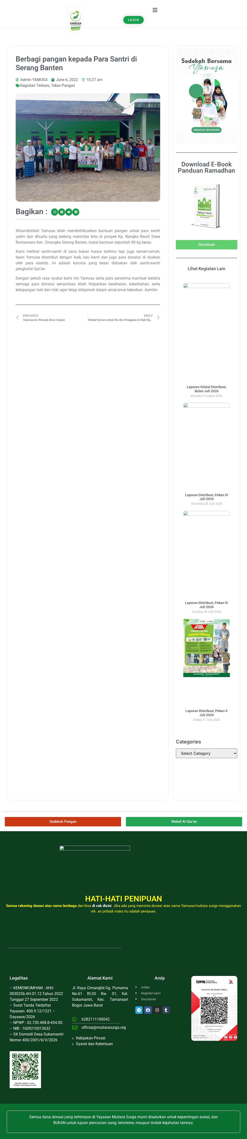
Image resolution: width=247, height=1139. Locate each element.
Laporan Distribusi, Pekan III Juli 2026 (206, 605)
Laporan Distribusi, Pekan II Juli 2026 (206, 713)
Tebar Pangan (63, 85)
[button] (154, 10)
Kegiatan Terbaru (34, 85)
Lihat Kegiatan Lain (206, 268)
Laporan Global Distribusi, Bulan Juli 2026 (206, 389)
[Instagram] (157, 1010)
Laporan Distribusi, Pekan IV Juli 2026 (206, 497)
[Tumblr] (166, 1010)
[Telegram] (139, 1010)
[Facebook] (148, 1010)
